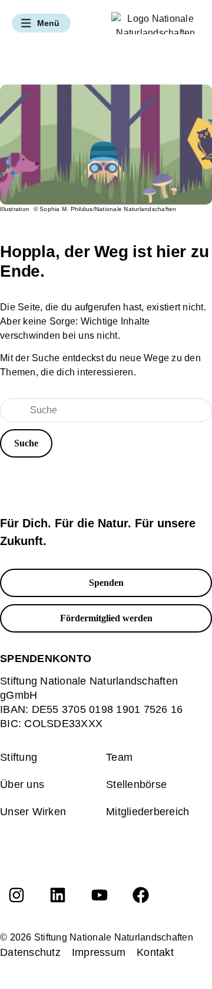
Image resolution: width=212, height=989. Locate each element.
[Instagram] (16, 895)
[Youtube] (99, 895)
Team (119, 757)
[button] (41, 23)
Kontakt (155, 952)
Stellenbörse (136, 784)
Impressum (98, 952)
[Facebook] (140, 895)
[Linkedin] (57, 895)
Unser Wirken (33, 812)
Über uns (22, 784)
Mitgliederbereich (147, 812)
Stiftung (18, 757)
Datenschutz (30, 952)
